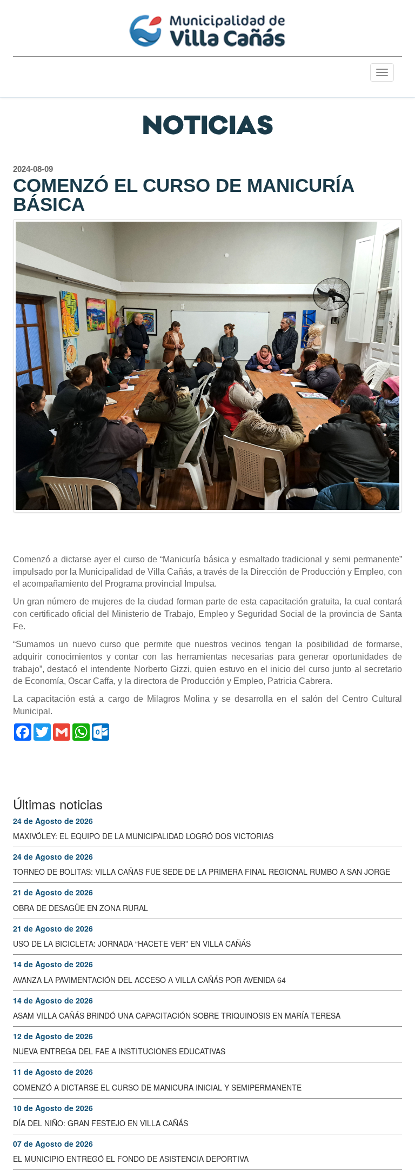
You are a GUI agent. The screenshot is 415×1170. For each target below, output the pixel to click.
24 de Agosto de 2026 (53, 820)
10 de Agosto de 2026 (53, 1107)
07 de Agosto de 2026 (53, 1143)
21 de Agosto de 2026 (53, 892)
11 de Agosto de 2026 (53, 1071)
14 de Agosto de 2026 (53, 964)
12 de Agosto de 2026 (53, 1036)
